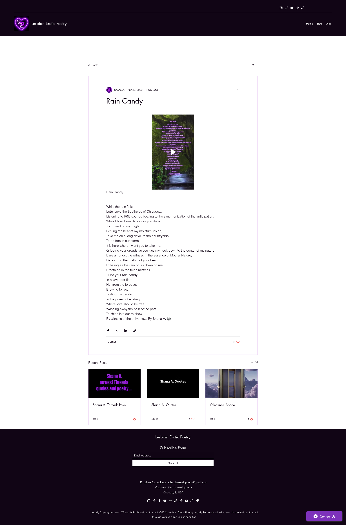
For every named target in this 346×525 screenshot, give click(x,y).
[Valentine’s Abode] (231, 383)
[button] (253, 65)
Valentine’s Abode (222, 405)
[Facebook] (159, 500)
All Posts (93, 65)
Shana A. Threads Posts (109, 405)
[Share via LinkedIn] (125, 330)
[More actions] (237, 90)
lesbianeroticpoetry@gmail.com (188, 482)
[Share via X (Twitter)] (117, 330)
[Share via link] (134, 330)
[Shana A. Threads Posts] (114, 383)
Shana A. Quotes (163, 405)
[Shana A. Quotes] (173, 383)
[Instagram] (281, 8)
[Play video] (173, 152)
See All (254, 362)
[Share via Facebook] (108, 330)
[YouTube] (292, 8)
